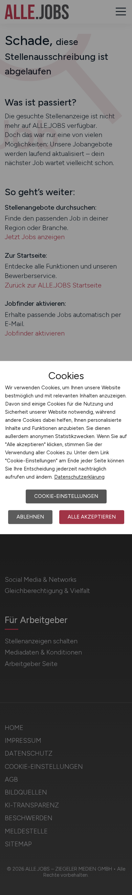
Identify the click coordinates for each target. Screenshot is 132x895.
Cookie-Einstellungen (66, 496)
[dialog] (66, 447)
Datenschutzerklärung (79, 477)
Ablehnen (30, 517)
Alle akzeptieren (92, 517)
